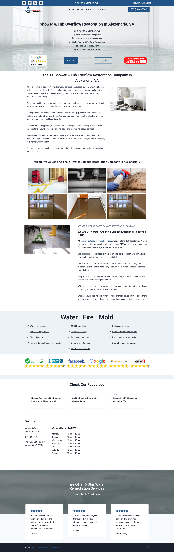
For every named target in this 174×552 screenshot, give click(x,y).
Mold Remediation (79, 326)
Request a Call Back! (142, 3)
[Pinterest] (35, 3)
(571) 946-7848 (139, 9)
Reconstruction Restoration (124, 331)
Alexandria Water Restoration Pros (95, 241)
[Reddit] (41, 3)
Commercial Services (80, 343)
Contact (102, 9)
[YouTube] (30, 3)
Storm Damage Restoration (124, 343)
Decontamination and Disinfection (127, 337)
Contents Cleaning (79, 331)
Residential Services (80, 337)
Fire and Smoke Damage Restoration (46, 343)
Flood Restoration (38, 337)
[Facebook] (24, 3)
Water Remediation (38, 326)
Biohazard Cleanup (120, 326)
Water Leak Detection (80, 348)
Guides (34, 395)
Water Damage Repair (39, 331)
